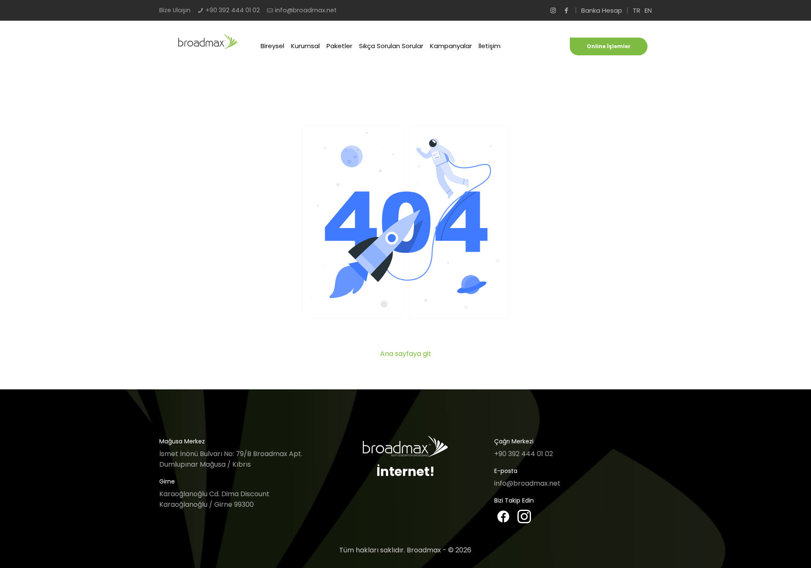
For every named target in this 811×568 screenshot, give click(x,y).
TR (636, 10)
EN (648, 10)
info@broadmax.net (306, 10)
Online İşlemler (609, 46)
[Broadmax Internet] (208, 47)
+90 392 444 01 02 (233, 10)
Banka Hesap (601, 10)
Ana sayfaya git (405, 354)
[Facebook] (566, 10)
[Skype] (553, 10)
